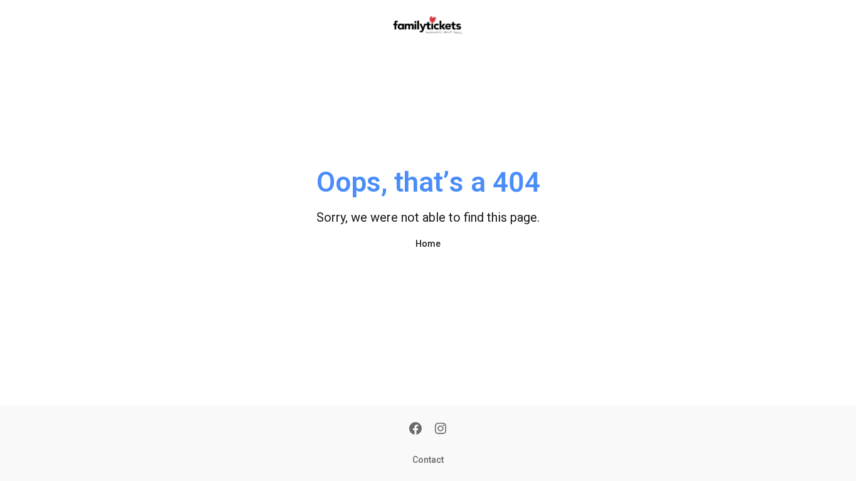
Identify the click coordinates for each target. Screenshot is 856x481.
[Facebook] (415, 429)
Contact (428, 460)
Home (428, 244)
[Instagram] (440, 429)
